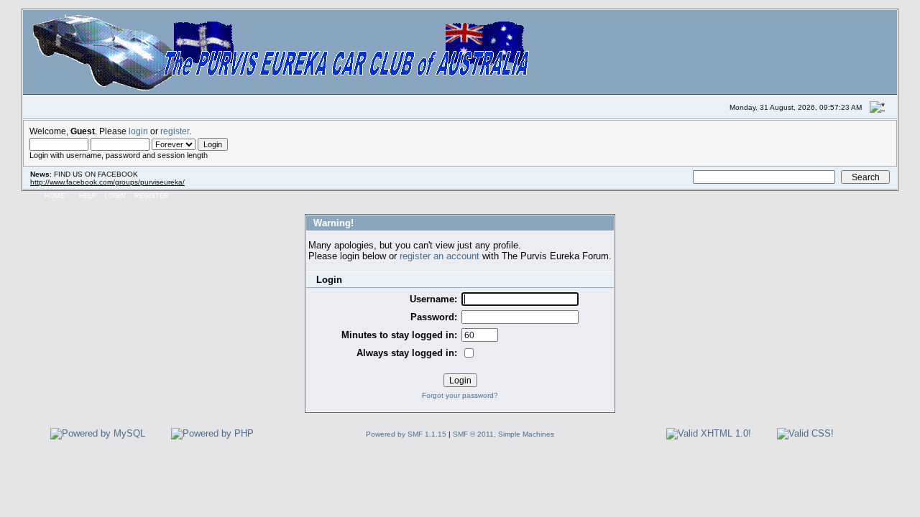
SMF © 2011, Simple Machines (503, 434)
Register (151, 196)
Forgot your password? (460, 395)
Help (87, 196)
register (174, 131)
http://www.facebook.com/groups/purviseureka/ (107, 182)
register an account (439, 256)
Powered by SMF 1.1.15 (406, 434)
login (138, 131)
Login (115, 196)
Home (55, 196)
